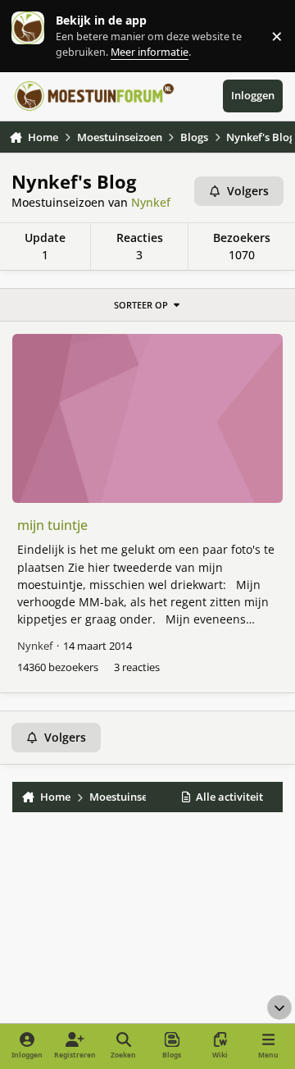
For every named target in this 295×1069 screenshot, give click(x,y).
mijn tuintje (52, 525)
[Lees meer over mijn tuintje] (148, 419)
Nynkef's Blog (73, 181)
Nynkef (150, 202)
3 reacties (137, 667)
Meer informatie (44, 35)
